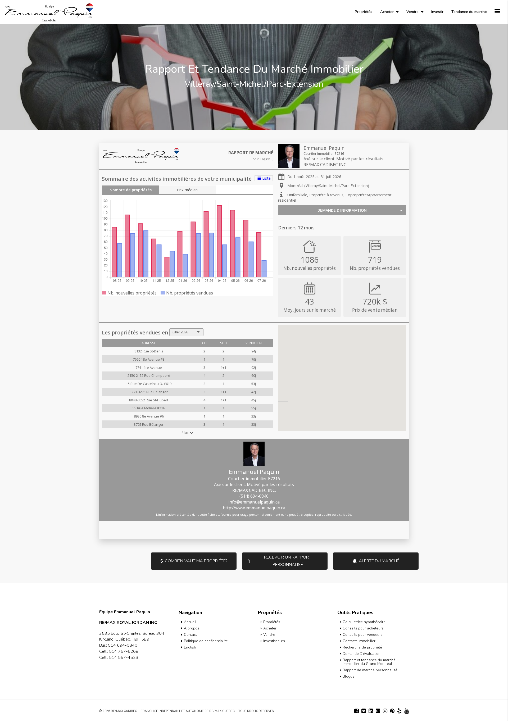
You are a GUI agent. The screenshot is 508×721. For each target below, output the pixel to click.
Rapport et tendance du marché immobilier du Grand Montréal (369, 661)
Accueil (190, 621)
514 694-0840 (122, 645)
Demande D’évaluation (361, 653)
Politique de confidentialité (206, 640)
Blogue (349, 676)
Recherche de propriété (362, 647)
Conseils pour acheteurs (363, 628)
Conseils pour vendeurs (363, 634)
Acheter (387, 11)
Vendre (412, 11)
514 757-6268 (123, 651)
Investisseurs (274, 640)
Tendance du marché (469, 11)
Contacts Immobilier (359, 640)
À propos (191, 628)
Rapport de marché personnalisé (370, 670)
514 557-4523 (123, 657)
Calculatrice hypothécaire (364, 621)
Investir (437, 11)
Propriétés (363, 11)
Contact (190, 634)
